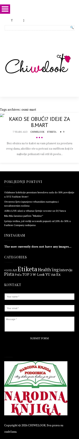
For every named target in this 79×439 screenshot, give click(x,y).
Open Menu (5, 9)
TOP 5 (27, 274)
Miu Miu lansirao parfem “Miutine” (23, 215)
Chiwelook (37, 131)
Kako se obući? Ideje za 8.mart (39, 121)
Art (14, 270)
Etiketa (51, 131)
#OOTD (8, 270)
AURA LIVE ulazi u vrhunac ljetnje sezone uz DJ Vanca (35, 210)
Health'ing (48, 270)
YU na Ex (52, 274)
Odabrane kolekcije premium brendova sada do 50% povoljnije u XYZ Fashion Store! (39, 194)
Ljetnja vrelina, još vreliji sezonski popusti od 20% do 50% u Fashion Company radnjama (37, 223)
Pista (9, 274)
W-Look (39, 274)
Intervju (65, 270)
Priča (18, 274)
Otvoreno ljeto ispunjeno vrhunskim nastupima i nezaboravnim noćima (31, 203)
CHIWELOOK (37, 425)
